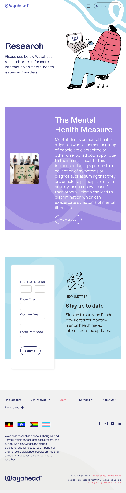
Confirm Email (30, 314)
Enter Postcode (31, 332)
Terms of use (114, 475)
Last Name (39, 281)
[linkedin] (119, 423)
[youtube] (112, 423)
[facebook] (99, 423)
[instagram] (106, 423)
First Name (26, 281)
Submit (30, 351)
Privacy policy (99, 475)
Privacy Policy (95, 482)
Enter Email (28, 299)
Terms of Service (112, 482)
